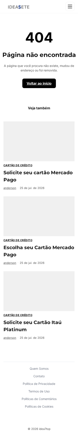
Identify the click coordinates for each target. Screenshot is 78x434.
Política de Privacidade (39, 384)
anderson (9, 188)
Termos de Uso (39, 391)
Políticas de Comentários (39, 399)
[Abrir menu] (70, 6)
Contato (39, 376)
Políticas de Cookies (39, 406)
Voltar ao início (39, 83)
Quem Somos (39, 368)
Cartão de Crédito (17, 165)
